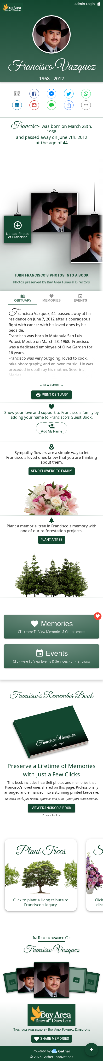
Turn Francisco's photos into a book (51, 275)
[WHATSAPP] (86, 93)
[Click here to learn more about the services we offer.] (51, 1015)
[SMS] (51, 105)
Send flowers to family (51, 471)
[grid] (51, 228)
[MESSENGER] (51, 93)
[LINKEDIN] (17, 105)
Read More (51, 385)
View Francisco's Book (51, 808)
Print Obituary (54, 394)
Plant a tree (51, 539)
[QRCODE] (17, 93)
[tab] (22, 298)
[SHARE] (69, 105)
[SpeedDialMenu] (91, 1049)
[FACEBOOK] (34, 93)
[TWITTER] (69, 93)
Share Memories (54, 1038)
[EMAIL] (34, 105)
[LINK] (86, 105)
